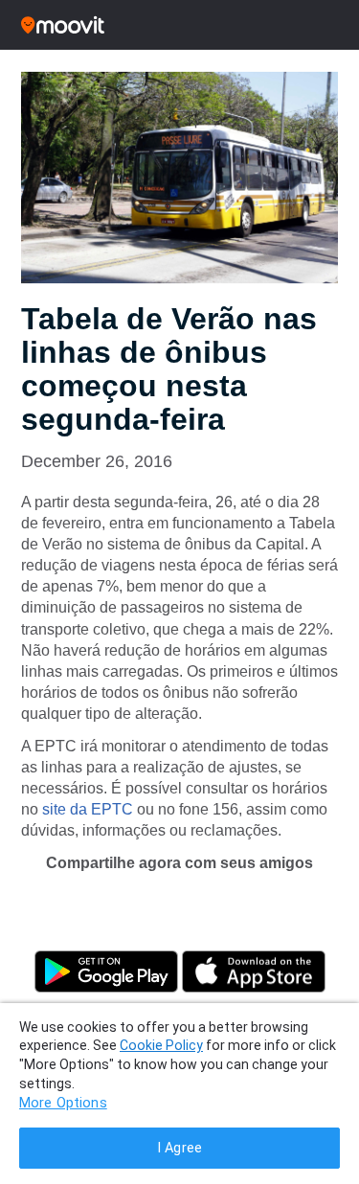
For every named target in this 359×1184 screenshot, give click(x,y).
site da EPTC (87, 809)
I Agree (179, 1148)
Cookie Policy (161, 1045)
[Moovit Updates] (179, 25)
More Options (63, 1103)
